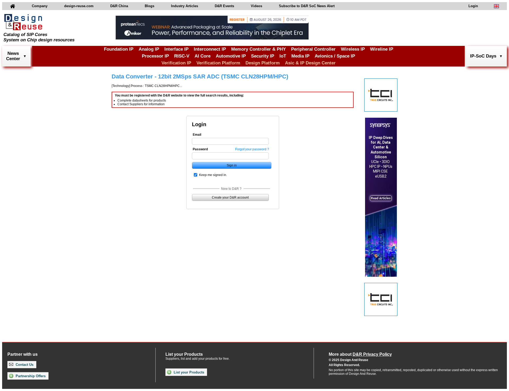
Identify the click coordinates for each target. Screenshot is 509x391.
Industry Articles (184, 6)
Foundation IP (118, 49)
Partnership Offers (30, 376)
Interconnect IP (210, 49)
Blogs (149, 6)
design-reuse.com (79, 6)
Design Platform (262, 62)
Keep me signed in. (213, 175)
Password (200, 149)
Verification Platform (218, 62)
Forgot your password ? (252, 149)
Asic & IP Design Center (310, 62)
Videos (256, 6)
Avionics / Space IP (335, 56)
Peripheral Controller (313, 49)
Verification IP (176, 62)
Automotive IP (231, 56)
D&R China (119, 6)
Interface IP (176, 49)
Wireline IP (381, 49)
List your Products (188, 372)
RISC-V (181, 56)
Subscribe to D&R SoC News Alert (307, 6)
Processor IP (155, 56)
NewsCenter (13, 56)
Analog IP (149, 49)
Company (39, 6)
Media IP (300, 56)
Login (473, 6)
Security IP (262, 56)
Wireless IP (353, 49)
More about (360, 354)
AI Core (202, 56)
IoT (282, 56)
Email (197, 135)
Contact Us (24, 365)
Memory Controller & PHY (258, 49)
